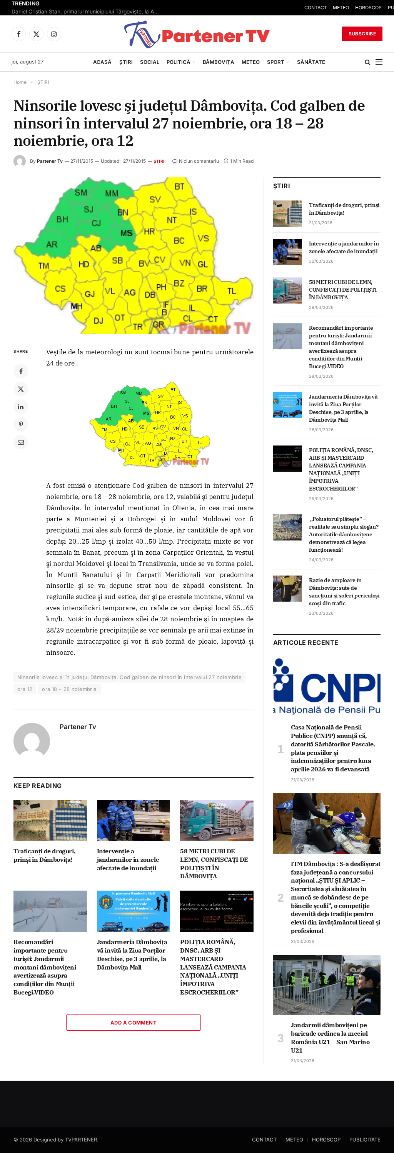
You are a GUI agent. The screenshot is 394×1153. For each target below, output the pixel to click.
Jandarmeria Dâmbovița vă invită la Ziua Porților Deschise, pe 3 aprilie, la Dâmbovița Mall (132, 954)
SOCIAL (149, 62)
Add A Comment (133, 1023)
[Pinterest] (20, 424)
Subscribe (362, 34)
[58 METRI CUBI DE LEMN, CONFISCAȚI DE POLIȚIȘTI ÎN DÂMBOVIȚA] (217, 820)
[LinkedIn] (20, 406)
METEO (251, 62)
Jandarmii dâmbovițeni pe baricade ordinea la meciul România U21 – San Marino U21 (330, 1037)
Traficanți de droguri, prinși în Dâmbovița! (44, 855)
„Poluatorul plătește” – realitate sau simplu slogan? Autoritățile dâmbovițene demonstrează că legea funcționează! (343, 534)
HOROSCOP (326, 1139)
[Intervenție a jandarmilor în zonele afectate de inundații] (133, 820)
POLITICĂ (178, 62)
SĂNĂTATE (311, 62)
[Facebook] (20, 371)
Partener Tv (50, 161)
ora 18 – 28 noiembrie (69, 689)
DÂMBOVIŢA (218, 62)
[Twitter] (20, 389)
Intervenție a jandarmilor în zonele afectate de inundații (128, 859)
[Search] (367, 62)
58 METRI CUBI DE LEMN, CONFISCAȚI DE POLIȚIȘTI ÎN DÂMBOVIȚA (214, 863)
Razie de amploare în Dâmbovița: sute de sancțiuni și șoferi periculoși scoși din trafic (344, 592)
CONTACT (264, 1139)
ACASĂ (102, 62)
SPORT (275, 62)
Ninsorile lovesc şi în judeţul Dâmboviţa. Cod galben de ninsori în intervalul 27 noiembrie (129, 677)
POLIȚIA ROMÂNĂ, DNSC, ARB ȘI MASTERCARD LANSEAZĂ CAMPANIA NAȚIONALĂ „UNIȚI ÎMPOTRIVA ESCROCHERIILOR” (213, 967)
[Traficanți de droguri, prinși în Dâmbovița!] (50, 820)
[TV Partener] (197, 33)
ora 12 (24, 689)
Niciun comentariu (199, 161)
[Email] (20, 442)
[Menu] (379, 62)
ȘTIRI (126, 62)
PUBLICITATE (365, 1139)
